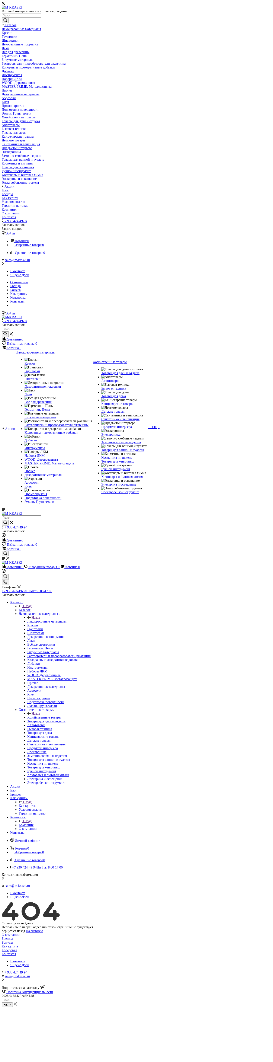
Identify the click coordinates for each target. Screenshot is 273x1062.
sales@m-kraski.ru (17, 260)
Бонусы (7, 942)
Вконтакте (17, 271)
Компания (26, 825)
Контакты (9, 954)
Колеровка (9, 950)
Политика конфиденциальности (29, 992)
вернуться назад (13, 931)
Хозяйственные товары (44, 717)
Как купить (27, 805)
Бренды (7, 938)
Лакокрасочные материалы (47, 621)
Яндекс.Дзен (19, 275)
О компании (11, 935)
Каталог (24, 610)
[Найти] (5, 20)
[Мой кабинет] (4, 536)
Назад (27, 606)
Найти (7, 1004)
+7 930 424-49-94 (15, 221)
